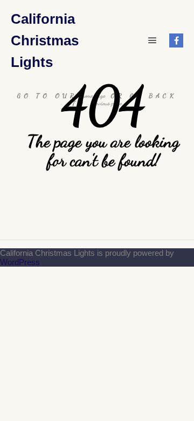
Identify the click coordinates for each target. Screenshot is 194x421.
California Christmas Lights (45, 40)
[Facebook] (176, 40)
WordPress (20, 262)
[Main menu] (152, 40)
